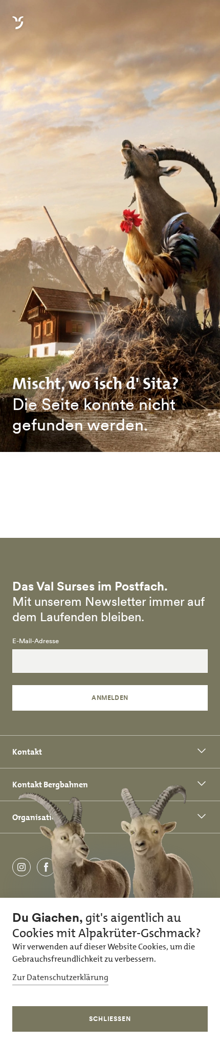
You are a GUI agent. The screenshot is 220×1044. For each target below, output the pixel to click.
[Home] (18, 28)
